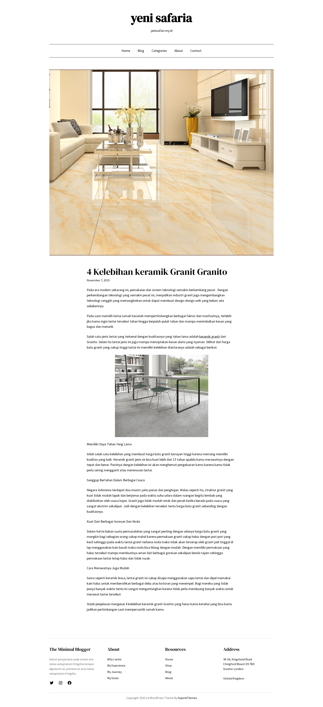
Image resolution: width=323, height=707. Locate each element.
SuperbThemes (187, 698)
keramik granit (209, 336)
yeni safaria (161, 18)
